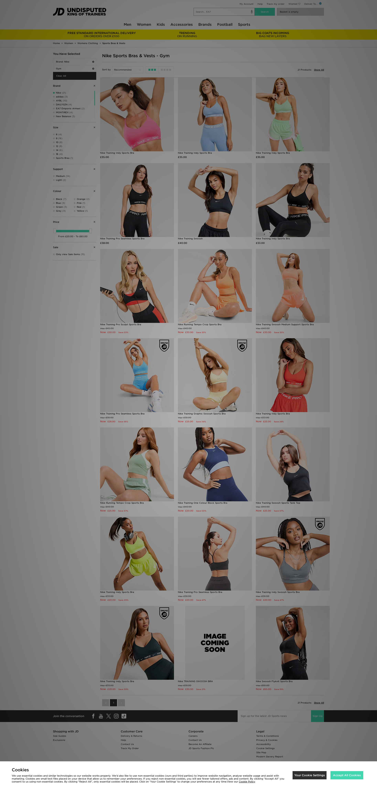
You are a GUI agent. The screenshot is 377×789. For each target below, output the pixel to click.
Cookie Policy (247, 781)
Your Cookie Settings (309, 775)
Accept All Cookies (347, 775)
